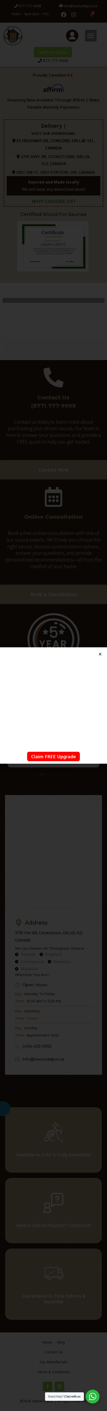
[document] (53, 705)
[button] (100, 654)
